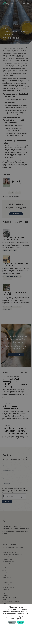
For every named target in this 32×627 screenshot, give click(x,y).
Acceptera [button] (20, 622)
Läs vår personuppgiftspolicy (19, 618)
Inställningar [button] (12, 622)
